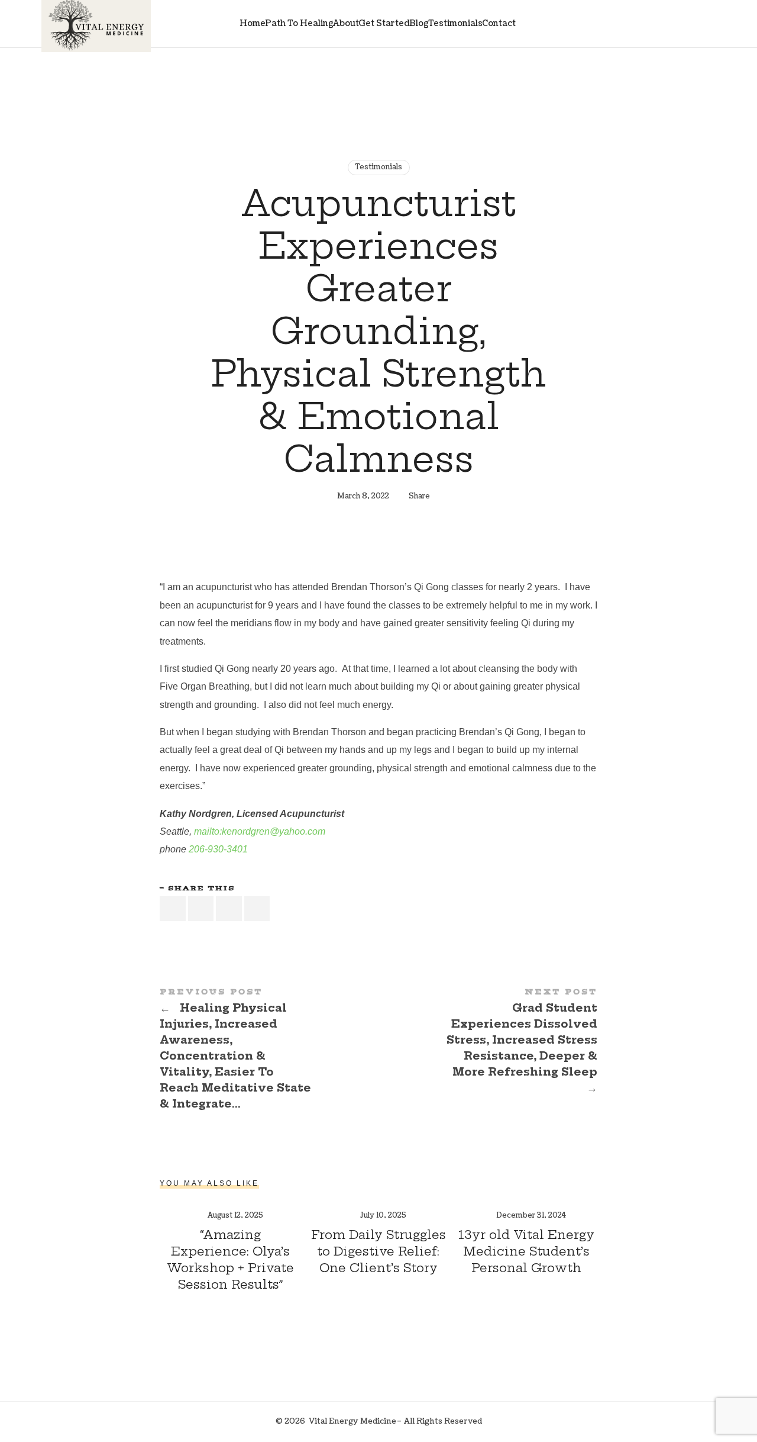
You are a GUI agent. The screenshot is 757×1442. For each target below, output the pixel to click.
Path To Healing (299, 23)
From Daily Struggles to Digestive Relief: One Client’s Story (378, 1251)
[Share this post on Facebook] (173, 909)
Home (253, 23)
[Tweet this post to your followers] (201, 909)
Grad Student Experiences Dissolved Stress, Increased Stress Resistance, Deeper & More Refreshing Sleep (487, 1042)
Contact (499, 23)
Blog (419, 23)
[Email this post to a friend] (257, 909)
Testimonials (455, 23)
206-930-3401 (218, 849)
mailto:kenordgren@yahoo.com (259, 831)
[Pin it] (229, 909)
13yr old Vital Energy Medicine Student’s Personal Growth (526, 1251)
